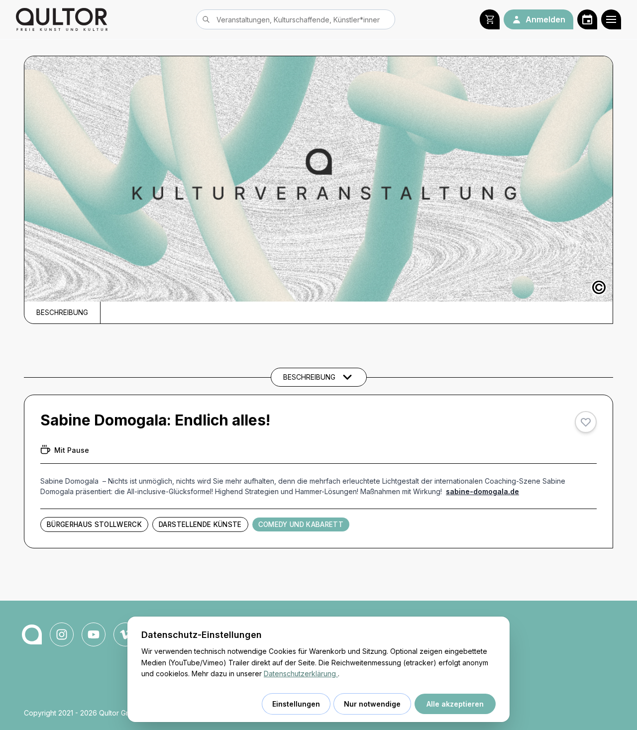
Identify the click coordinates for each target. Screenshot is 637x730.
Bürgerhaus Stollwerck (94, 524)
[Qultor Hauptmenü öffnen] (611, 19)
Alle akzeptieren (455, 704)
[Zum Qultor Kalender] (587, 19)
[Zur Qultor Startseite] (61, 19)
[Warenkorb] (490, 19)
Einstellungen (296, 704)
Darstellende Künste (200, 524)
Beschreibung (62, 312)
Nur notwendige (372, 704)
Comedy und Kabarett (300, 524)
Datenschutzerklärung (301, 673)
